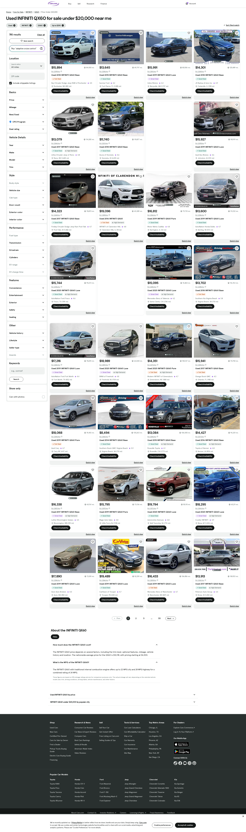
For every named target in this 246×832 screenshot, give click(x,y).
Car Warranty (129, 740)
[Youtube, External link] (185, 763)
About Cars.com (77, 813)
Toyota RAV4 (54, 784)
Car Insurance (129, 744)
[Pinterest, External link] (194, 763)
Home (8, 12)
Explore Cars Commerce (183, 727)
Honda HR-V (80, 801)
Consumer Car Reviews (84, 727)
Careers (123, 813)
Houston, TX (153, 732)
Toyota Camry (55, 796)
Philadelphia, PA (155, 749)
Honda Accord (80, 792)
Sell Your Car (104, 727)
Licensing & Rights (137, 813)
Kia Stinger (178, 792)
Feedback (171, 813)
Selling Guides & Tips (107, 740)
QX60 (36, 12)
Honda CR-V (80, 784)
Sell (79, 4)
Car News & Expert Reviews (85, 732)
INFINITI (29, 12)
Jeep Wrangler (130, 784)
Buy (69, 4)
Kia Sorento (178, 788)
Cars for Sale (18, 12)
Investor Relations (107, 813)
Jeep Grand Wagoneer (133, 796)
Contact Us (92, 813)
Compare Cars (80, 736)
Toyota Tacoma (56, 792)
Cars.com (143, 823)
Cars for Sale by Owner (59, 740)
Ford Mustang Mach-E (108, 796)
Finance (104, 4)
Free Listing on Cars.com (109, 736)
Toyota (52, 779)
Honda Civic (79, 788)
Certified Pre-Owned (58, 736)
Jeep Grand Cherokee (133, 788)
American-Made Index (83, 749)
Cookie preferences (162, 825)
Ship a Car (128, 736)
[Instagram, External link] (189, 763)
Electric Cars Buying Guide (60, 755)
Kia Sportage (179, 784)
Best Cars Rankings (82, 740)
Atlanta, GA (153, 744)
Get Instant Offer (106, 732)
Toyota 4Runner (56, 801)
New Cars (53, 732)
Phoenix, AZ (153, 740)
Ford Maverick (105, 784)
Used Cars (54, 727)
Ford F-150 (104, 792)
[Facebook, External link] (180, 763)
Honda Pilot (79, 796)
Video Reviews (80, 753)
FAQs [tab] (55, 637)
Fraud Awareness (156, 813)
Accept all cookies (185, 825)
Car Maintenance (131, 749)
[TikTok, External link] (175, 763)
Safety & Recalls (81, 744)
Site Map (127, 753)
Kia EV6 (177, 801)
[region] (123, 823)
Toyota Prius (54, 788)
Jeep (127, 779)
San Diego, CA (154, 757)
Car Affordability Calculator (134, 732)
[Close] (243, 816)
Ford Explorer (105, 801)
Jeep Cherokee (131, 801)
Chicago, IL (153, 727)
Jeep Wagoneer (131, 792)
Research (90, 4)
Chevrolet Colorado (157, 801)
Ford (102, 779)
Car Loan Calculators (132, 727)
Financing (53, 760)
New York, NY (154, 753)
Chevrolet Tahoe (156, 796)
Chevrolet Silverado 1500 (159, 788)
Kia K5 (176, 796)
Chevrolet (153, 779)
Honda (77, 779)
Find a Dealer (55, 744)
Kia (175, 779)
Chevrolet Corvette (157, 784)
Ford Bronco (105, 788)
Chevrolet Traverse (156, 792)
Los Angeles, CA (155, 736)
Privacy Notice (76, 823)
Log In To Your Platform (183, 732)
